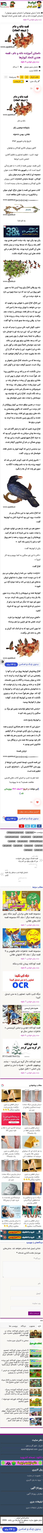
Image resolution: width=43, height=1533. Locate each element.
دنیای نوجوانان (29, 12)
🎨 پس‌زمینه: (14, 77)
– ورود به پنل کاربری (34, 1480)
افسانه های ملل (38, 837)
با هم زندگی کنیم (26, 837)
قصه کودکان (39, 846)
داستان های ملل (22, 841)
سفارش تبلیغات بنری (34, 1507)
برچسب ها (13, 1326)
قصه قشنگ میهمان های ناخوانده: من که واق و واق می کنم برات (27, 858)
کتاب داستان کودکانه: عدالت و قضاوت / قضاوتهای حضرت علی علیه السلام (15, 1333)
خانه (39, 12)
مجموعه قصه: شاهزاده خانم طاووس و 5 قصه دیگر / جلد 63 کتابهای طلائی (22, 952)
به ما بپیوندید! (14, 782)
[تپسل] (5, 227)
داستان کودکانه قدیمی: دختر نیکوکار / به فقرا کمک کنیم (17, 1419)
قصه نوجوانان (28, 846)
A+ (27, 77)
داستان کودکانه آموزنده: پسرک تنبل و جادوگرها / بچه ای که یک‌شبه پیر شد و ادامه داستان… (16, 1391)
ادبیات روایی (29, 833)
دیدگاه (37, 1258)
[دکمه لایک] (37, 89)
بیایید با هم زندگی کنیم (12, 837)
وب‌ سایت (36, 1303)
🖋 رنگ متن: (35, 81)
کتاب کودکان (38, 850)
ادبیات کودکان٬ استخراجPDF (15, 833)
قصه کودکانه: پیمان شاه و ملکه (26, 964)
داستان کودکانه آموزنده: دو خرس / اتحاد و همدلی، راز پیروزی (14, 1371)
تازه (39, 1326)
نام (39, 1283)
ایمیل (38, 1293)
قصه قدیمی (12, 841)
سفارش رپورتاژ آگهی (35, 1493)
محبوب (32, 1326)
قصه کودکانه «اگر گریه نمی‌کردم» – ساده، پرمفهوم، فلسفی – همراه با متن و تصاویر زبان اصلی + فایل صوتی (21, 1065)
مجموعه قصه (28, 850)
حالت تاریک (35, 77)
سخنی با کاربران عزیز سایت (17, 1340)
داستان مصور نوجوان (14, 12)
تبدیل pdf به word (36, 841)
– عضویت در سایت (35, 1475)
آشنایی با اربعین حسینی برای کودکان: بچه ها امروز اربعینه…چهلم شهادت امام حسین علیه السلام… (15, 1410)
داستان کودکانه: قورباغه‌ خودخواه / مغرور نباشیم (15, 1400)
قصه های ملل (7, 846)
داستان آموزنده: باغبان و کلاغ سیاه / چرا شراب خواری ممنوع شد (15, 1381)
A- (22, 77)
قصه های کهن (18, 846)
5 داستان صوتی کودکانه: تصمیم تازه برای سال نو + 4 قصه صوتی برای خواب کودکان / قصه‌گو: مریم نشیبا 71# (15, 1353)
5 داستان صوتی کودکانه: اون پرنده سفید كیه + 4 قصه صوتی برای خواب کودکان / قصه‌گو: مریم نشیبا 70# (15, 1363)
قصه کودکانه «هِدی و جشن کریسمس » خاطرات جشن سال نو (22, 1029)
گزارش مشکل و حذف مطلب (28, 812)
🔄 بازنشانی (18, 81)
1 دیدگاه (16, 67)
